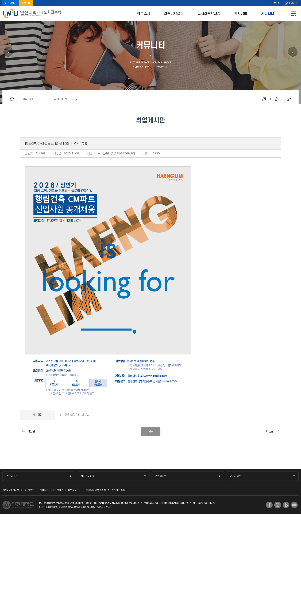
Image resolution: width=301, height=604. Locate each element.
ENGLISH (294, 3)
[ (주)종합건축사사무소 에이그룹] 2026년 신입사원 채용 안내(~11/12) (23, 431)
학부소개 (143, 13)
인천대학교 (10, 3)
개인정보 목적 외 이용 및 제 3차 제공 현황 (105, 490)
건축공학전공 (173, 13)
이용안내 (293, 52)
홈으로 (12, 99)
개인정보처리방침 (10, 490)
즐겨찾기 (276, 99)
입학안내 (25, 3)
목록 (150, 431)
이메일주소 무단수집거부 (51, 490)
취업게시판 (60, 99)
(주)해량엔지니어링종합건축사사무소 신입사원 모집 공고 (277, 431)
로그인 (277, 3)
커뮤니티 (267, 13)
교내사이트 (235, 476)
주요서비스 (11, 476)
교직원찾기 (29, 490)
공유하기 (289, 99)
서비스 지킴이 (88, 476)
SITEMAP (293, 13)
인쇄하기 (264, 99)
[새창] (269, 505)
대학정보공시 (74, 490)
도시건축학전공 (208, 13)
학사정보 (240, 13)
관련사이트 (160, 476)
